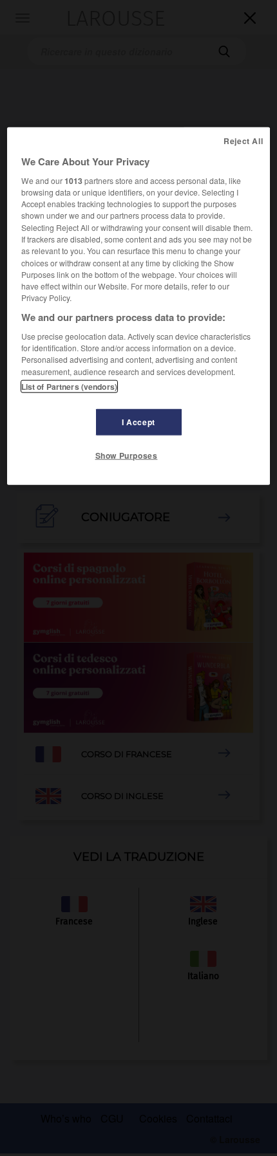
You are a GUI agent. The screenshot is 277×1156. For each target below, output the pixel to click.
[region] (139, 305)
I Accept (138, 421)
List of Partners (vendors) (69, 386)
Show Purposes (126, 455)
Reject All (243, 140)
